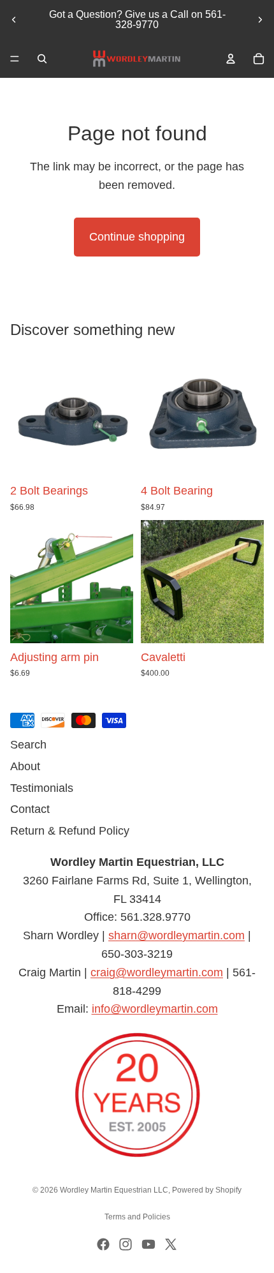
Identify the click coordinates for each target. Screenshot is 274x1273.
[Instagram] (125, 1244)
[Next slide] (260, 20)
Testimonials (41, 788)
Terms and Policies (137, 1216)
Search (28, 744)
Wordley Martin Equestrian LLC (114, 1190)
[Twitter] (170, 1244)
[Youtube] (148, 1244)
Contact (30, 809)
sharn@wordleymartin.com (176, 936)
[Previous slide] (14, 20)
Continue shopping (137, 236)
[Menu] (14, 58)
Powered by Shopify (207, 1190)
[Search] (42, 59)
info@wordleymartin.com (155, 1009)
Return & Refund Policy (69, 831)
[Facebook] (103, 1244)
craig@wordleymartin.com (156, 972)
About (25, 766)
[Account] (231, 59)
